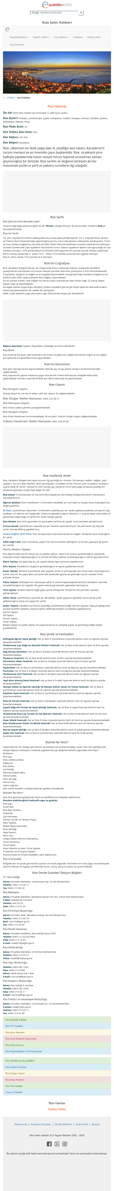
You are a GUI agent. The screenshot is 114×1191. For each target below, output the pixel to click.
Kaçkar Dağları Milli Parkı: (17, 533)
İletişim (96, 1124)
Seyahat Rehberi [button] (18, 37)
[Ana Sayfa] (4, 97)
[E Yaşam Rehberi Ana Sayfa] (57, 4)
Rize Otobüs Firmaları (16, 1067)
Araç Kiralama (17, 44)
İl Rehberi (78, 37)
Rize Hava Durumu (14, 1044)
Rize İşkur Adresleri (14, 1032)
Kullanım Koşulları (41, 1124)
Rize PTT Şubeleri (14, 1025)
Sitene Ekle (82, 1124)
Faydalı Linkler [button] (40, 37)
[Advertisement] (57, 192)
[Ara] (81, 13)
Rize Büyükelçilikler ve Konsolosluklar (23, 1051)
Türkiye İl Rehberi (13, 1092)
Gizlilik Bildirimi (63, 1124)
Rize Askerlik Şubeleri (16, 1019)
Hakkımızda (20, 1124)
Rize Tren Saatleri (14, 1085)
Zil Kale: (7, 510)
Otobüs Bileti (94, 37)
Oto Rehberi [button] (60, 37)
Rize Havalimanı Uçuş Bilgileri (19, 1060)
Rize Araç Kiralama (14, 1079)
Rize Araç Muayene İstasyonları (20, 1038)
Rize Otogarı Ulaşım (15, 1073)
